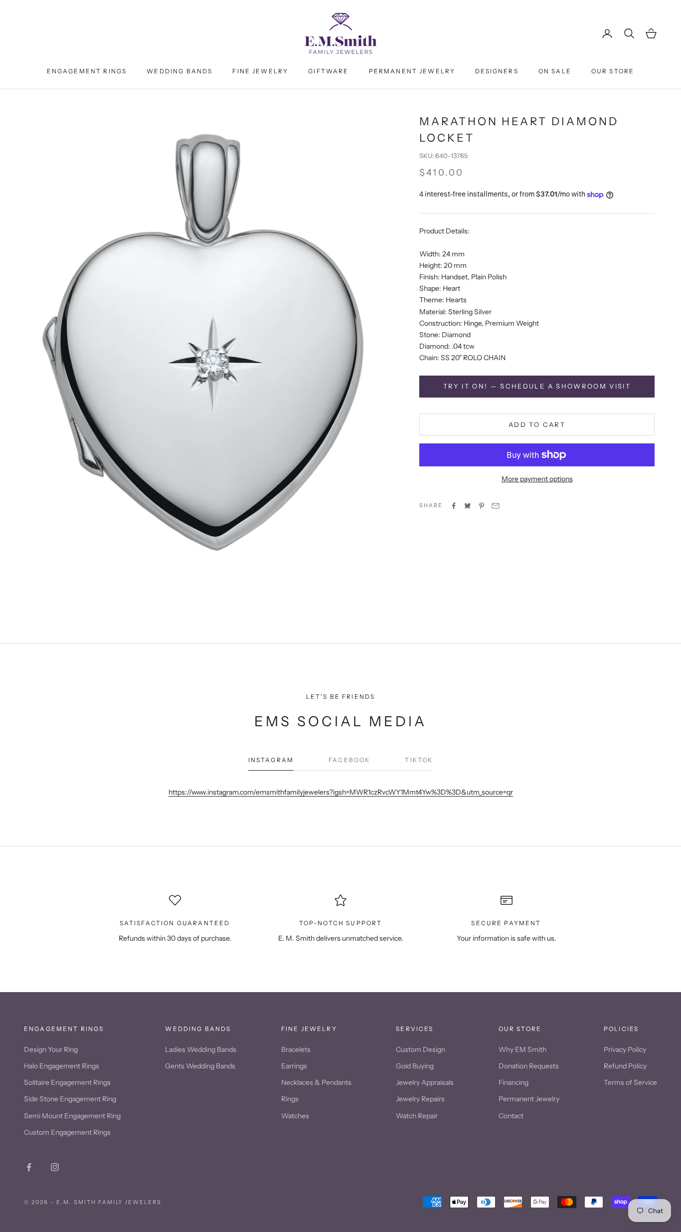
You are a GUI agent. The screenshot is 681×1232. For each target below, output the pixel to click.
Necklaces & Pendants (316, 1082)
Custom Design (420, 1049)
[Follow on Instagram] (55, 1167)
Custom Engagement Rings (67, 1132)
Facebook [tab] (349, 760)
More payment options (537, 478)
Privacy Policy (625, 1049)
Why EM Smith (522, 1049)
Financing (513, 1082)
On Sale (554, 71)
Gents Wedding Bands (200, 1065)
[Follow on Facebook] (29, 1167)
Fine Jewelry (260, 71)
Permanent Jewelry (412, 71)
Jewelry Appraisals (425, 1082)
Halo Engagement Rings (61, 1065)
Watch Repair (417, 1115)
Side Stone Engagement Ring (70, 1098)
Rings (290, 1098)
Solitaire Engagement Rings (67, 1082)
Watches (295, 1115)
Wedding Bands (179, 71)
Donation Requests (529, 1065)
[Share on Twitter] (468, 506)
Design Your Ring (51, 1049)
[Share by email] (496, 506)
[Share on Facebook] (454, 506)
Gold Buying (415, 1065)
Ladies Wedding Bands (200, 1049)
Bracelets (296, 1049)
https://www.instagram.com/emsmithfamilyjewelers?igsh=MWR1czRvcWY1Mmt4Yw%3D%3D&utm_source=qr (341, 792)
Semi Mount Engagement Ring (72, 1115)
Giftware (328, 71)
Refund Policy (625, 1065)
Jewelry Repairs (420, 1098)
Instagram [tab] (271, 760)
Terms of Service (630, 1082)
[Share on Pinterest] (482, 506)
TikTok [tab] (419, 760)
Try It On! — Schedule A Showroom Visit (537, 386)
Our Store (612, 71)
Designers (496, 71)
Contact (511, 1115)
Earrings (294, 1065)
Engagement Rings (87, 71)
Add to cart (537, 424)
